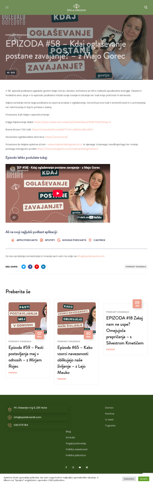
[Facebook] (66, 467)
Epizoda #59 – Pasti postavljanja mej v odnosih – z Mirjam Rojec (26, 356)
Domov (109, 407)
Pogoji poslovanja (76, 443)
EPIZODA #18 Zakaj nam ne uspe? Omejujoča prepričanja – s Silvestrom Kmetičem (125, 330)
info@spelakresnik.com (91, 256)
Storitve (109, 413)
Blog (68, 431)
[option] (27, 341)
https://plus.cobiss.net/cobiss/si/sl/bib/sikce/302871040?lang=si (72, 122)
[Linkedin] (86, 467)
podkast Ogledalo (136, 266)
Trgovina (110, 425)
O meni (109, 419)
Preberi (13, 372)
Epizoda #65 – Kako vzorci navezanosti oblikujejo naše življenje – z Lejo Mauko (74, 360)
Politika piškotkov (76, 455)
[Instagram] (73, 467)
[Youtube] (80, 467)
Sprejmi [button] (143, 478)
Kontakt (70, 437)
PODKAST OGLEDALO (17, 34)
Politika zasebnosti (76, 449)
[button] (145, 7)
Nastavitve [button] (129, 478)
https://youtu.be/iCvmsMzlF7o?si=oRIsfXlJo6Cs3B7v (63, 129)
